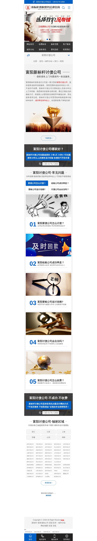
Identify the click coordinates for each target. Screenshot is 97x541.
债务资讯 (42, 49)
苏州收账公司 (39, 467)
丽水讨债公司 (30, 450)
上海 (63, 432)
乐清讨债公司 (48, 450)
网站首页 (30, 44)
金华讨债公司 (48, 447)
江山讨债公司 (57, 461)
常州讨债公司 (28, 531)
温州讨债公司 (57, 444)
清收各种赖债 (30, 464)
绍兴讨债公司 (48, 444)
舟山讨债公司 (57, 447)
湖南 (63, 437)
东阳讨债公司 (66, 458)
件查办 (55, 470)
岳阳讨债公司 (57, 473)
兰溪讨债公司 (57, 456)
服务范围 (54, 44)
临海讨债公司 (57, 450)
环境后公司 (66, 470)
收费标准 (42, 44)
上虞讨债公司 (66, 453)
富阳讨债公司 (48, 458)
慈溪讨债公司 (48, 453)
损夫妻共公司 (57, 476)
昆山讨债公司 (66, 467)
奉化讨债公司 (39, 461)
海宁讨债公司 (39, 456)
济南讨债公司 (46, 531)
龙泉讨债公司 (66, 456)
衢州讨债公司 (66, 447)
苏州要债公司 (48, 467)
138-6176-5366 (50, 163)
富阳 (62, 61)
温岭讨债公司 (66, 450)
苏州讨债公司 (57, 467)
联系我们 (66, 49)
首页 (41, 61)
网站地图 (44, 526)
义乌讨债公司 (57, 453)
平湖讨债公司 (57, 458)
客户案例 (66, 44)
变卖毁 (46, 473)
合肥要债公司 (39, 464)
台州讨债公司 (66, 444)
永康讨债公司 (30, 453)
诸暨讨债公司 (30, 456)
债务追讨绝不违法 (57, 465)
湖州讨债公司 (30, 447)
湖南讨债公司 (30, 473)
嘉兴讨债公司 (39, 447)
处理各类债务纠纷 (66, 465)
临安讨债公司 (48, 461)
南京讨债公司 (56, 531)
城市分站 (30, 49)
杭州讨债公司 (30, 444)
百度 (50, 526)
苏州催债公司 (30, 467)
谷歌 (54, 526)
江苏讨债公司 (39, 470)
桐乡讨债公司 (48, 456)
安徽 (33, 437)
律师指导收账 (48, 464)
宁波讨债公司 (39, 444)
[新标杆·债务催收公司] (45, 7)
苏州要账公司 (39, 476)
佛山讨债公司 (37, 531)
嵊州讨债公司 (30, 461)
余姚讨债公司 (39, 450)
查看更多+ (48, 483)
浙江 (56, 61)
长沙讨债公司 (39, 473)
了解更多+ (48, 138)
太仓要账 (47, 476)
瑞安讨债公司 (39, 453)
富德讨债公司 (39, 458)
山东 (48, 437)
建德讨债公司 (30, 458)
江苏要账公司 (30, 476)
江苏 (48, 432)
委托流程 (54, 49)
